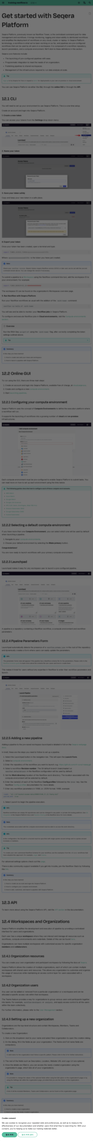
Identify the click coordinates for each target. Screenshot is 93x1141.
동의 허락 (9, 1134)
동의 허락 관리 (27, 1134)
